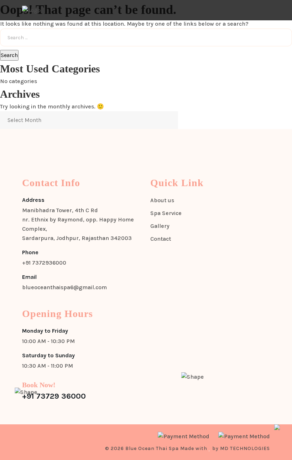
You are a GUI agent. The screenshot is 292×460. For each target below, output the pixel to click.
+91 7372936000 (44, 262)
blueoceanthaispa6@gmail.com (64, 287)
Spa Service (166, 213)
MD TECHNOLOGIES (245, 448)
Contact (160, 238)
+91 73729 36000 (54, 396)
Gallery (160, 226)
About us (162, 200)
